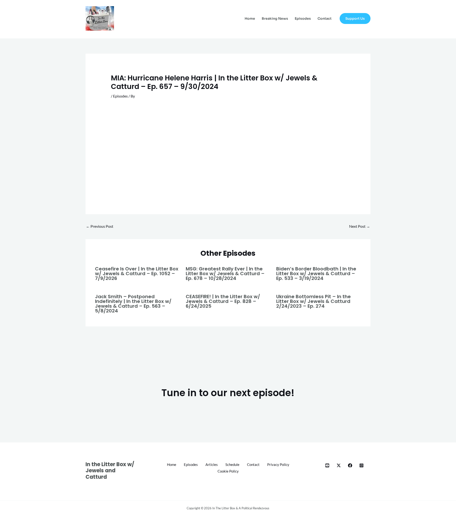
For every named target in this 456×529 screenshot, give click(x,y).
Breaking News (275, 18)
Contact (325, 18)
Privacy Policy (278, 464)
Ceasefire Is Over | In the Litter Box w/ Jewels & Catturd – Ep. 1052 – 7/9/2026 (136, 273)
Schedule (232, 464)
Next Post (359, 226)
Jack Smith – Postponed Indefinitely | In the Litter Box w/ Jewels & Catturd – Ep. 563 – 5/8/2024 (133, 303)
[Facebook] (350, 465)
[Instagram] (361, 465)
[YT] (327, 465)
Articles (211, 464)
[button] (355, 18)
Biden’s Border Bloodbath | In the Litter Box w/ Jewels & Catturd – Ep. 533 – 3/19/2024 (316, 273)
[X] (339, 465)
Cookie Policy (228, 471)
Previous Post (99, 226)
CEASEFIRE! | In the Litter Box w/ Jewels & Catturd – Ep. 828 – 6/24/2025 (223, 301)
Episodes (303, 18)
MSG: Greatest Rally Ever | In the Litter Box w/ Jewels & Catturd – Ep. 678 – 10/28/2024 (225, 273)
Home (250, 18)
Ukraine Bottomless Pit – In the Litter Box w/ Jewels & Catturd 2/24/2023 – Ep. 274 (313, 301)
